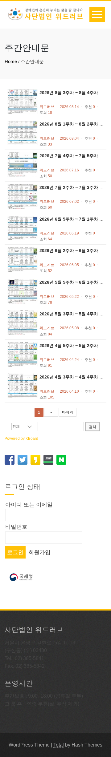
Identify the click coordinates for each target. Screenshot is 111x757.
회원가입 (39, 552)
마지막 (67, 412)
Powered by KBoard (21, 438)
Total (58, 744)
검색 (92, 426)
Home (11, 61)
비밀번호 (16, 527)
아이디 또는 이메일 (29, 505)
